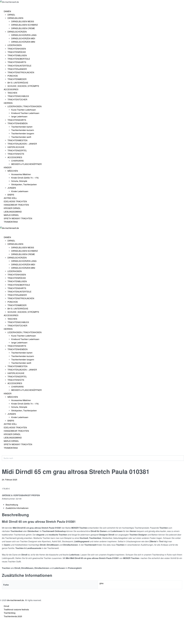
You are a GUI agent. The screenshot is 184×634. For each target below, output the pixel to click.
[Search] (4, 454)
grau (102, 583)
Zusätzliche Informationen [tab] (17, 508)
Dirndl (6, 606)
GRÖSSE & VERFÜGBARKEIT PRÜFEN (21, 495)
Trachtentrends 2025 (13, 616)
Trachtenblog (9, 612)
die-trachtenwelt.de (15, 600)
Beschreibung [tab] (12, 504)
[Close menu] (1, 232)
